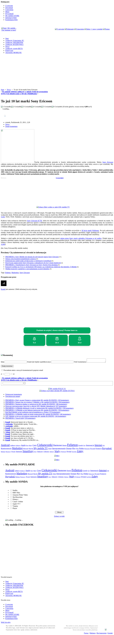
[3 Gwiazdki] (26, 107)
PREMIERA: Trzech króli (14, 418)
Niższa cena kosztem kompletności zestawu (20, 259)
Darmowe (57, 445)
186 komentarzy (61, 404)
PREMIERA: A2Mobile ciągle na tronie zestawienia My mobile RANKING (32, 414)
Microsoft (25, 448)
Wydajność (63, 451)
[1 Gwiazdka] (6, 107)
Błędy (30, 445)
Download (9, 8)
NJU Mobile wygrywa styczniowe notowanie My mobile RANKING (29, 416)
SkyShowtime (17, 497)
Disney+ (16, 499)
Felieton (8, 273)
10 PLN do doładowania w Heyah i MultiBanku (19, 94)
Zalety (80, 451)
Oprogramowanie (59, 448)
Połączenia (87, 448)
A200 (3, 244)
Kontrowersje (6, 448)
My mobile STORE (12, 16)
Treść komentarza (80, 362)
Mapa (7, 12)
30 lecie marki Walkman (90, 230)
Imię (2, 362)
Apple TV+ (16, 504)
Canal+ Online (18, 502)
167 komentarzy (61, 406)
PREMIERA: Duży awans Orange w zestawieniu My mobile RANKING (31, 400)
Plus (77, 448)
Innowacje (90, 445)
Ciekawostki (45, 445)
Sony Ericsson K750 (34, 221)
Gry (84, 445)
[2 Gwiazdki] (16, 107)
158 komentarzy (68, 408)
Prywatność (9, 14)
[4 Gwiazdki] (36, 107)
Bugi (27, 445)
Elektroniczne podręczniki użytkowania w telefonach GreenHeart (28, 261)
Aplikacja (12, 445)
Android (5, 445)
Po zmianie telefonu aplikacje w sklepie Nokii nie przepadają (25, 92)
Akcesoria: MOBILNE (13, 53)
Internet (98, 445)
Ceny (35, 445)
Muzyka (31, 448)
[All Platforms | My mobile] (106, 630)
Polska (81, 448)
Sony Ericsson (107, 162)
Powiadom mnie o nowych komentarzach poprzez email (23, 370)
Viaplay (15, 506)
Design (64, 445)
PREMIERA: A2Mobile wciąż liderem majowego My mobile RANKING (31, 410)
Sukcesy (40, 451)
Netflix (15, 490)
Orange (69, 448)
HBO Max (16, 493)
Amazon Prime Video (20, 495)
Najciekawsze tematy (12, 396)
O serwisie (9, 6)
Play (74, 448)
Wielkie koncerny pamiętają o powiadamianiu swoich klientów (27, 269)
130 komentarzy (30, 418)
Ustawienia (9, 10)
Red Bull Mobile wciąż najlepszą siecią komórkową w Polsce (27, 412)
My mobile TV (41, 448)
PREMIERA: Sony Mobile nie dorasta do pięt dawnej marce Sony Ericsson (32, 257)
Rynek (13, 451)
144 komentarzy (60, 416)
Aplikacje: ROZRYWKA (14, 44)
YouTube (74, 451)
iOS (104, 445)
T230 (3, 217)
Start (7, 38)
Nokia (49, 448)
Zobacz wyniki (59, 516)
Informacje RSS (11, 18)
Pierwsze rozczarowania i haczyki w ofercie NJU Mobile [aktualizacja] (30, 406)
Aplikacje (18, 445)
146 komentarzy (65, 414)
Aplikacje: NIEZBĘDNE (14, 42)
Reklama (3, 451)
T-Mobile (46, 451)
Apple (23, 445)
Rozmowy (8, 451)
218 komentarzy (63, 400)
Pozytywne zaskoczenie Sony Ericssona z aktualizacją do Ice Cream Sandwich (33, 263)
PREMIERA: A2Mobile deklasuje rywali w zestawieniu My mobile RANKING (33, 408)
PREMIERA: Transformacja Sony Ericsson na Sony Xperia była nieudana (31, 265)
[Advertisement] (57, 73)
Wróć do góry (6, 622)
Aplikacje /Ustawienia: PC (14, 40)
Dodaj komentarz (11, 126)
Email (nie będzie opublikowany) (39, 362)
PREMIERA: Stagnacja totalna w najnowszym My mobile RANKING (30, 404)
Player (15, 508)
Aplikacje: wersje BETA (14, 48)
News (7, 46)
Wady (57, 451)
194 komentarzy (64, 402)
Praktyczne (9, 50)
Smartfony (28, 451)
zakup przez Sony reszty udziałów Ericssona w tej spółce (81, 238)
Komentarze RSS (11, 20)
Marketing (15, 273)
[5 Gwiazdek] (46, 107)
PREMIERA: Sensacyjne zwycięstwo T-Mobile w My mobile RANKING (31, 402)
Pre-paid (92, 448)
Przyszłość (107, 448)
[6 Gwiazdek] (57, 107)
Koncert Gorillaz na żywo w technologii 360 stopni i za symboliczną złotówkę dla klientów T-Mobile (41, 267)
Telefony (52, 451)
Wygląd (68, 451)
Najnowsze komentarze (13, 394)
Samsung (19, 451)
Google (80, 445)
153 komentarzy (54, 412)
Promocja (99, 448)
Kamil (3, 289)
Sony (35, 451)
